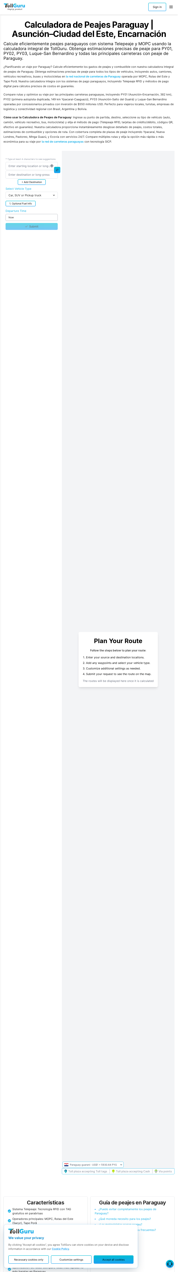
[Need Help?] (170, 1264)
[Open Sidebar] (171, 7)
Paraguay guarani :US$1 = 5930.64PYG (93, 1164)
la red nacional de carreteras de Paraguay (93, 76)
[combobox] (31, 166)
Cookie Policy (60, 1249)
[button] (157, 7)
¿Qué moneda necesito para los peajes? (125, 1219)
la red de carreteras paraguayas (63, 141)
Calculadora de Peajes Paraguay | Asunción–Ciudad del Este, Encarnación (89, 29)
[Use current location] (52, 166)
